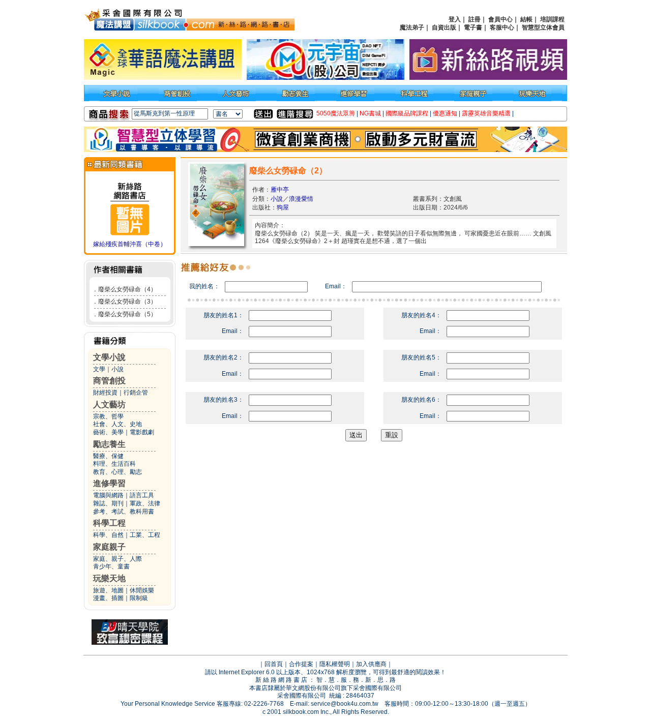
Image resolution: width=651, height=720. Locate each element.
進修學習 (109, 483)
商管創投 (109, 380)
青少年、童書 (111, 566)
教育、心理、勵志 (117, 471)
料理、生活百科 (114, 463)
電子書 (473, 27)
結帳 (526, 19)
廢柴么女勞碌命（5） (127, 314)
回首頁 (273, 664)
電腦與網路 (108, 495)
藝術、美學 (108, 432)
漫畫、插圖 (108, 598)
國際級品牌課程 (407, 113)
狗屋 (283, 207)
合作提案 (301, 664)
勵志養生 (109, 444)
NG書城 (370, 113)
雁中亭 (280, 189)
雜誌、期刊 (108, 503)
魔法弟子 (412, 27)
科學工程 (109, 523)
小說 (117, 369)
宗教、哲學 (108, 416)
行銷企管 (136, 392)
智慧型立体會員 (543, 27)
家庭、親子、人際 (117, 558)
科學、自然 (108, 534)
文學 (99, 369)
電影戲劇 (142, 432)
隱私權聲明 (334, 664)
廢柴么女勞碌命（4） (127, 289)
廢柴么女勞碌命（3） (127, 301)
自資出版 (444, 27)
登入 (455, 19)
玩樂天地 (109, 578)
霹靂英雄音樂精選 (486, 113)
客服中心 (502, 27)
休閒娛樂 (142, 590)
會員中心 (500, 19)
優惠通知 (445, 113)
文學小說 (109, 357)
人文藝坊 (109, 404)
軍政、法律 (145, 503)
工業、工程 (145, 534)
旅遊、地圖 (108, 590)
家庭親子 (109, 547)
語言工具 (142, 495)
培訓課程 (552, 19)
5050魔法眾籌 (335, 113)
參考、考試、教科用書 (123, 511)
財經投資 (105, 392)
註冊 (474, 19)
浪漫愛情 (301, 198)
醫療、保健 (108, 456)
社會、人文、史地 (117, 424)
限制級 (139, 598)
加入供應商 (371, 664)
